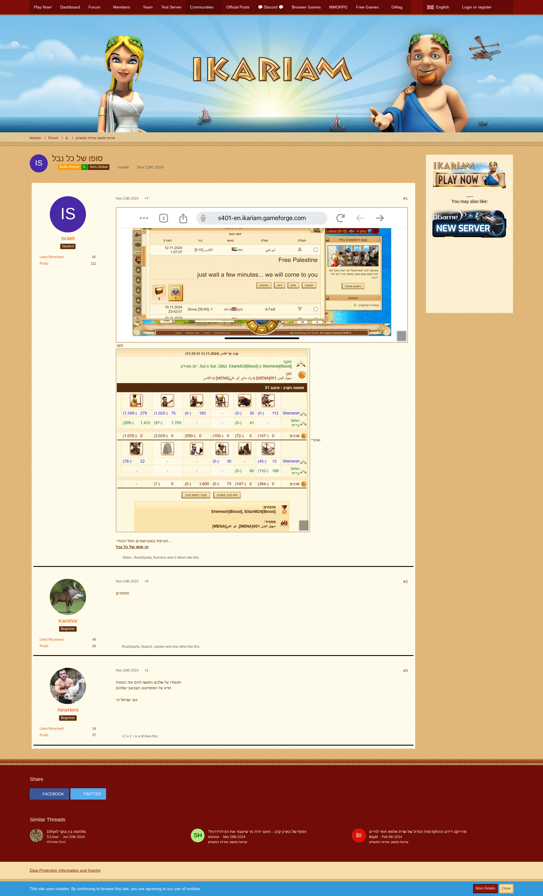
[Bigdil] (359, 837)
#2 (405, 581)
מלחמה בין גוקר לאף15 (66, 831)
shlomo (213, 837)
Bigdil (373, 837)
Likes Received (51, 257)
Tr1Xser (53, 837)
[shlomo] (197, 837)
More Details (485, 888)
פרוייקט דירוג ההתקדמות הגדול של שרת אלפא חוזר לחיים (418, 831)
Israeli (123, 167)
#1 (405, 198)
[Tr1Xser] (36, 837)
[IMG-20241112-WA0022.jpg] (262, 275)
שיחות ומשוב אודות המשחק (227, 842)
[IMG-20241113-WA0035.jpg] (213, 440)
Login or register (477, 7)
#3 (405, 670)
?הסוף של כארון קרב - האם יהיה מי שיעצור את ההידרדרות (257, 831)
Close (506, 888)
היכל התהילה (56, 842)
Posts (44, 263)
